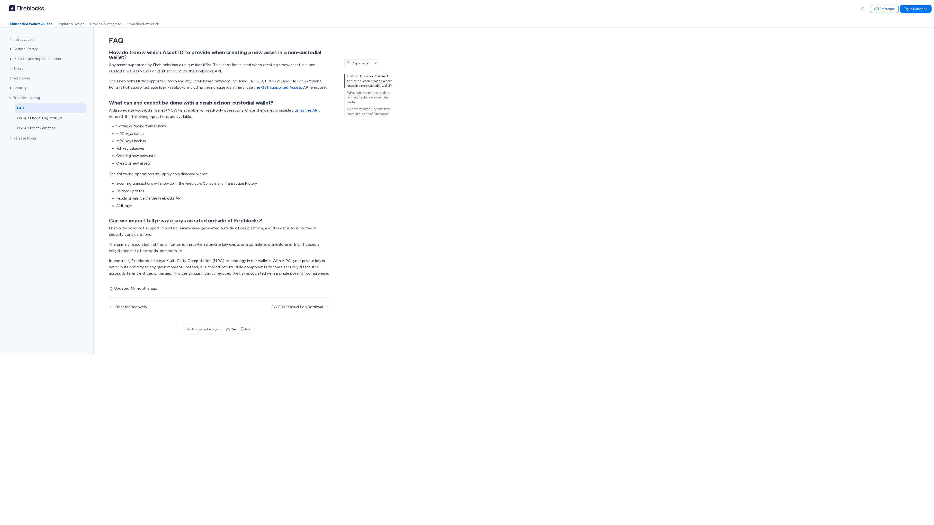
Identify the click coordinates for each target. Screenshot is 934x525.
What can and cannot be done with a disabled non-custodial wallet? (368, 97)
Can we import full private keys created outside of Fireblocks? (368, 111)
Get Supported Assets (281, 87)
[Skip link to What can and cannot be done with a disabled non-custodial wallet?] (106, 102)
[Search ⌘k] (862, 9)
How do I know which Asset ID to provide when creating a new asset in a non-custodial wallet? (369, 81)
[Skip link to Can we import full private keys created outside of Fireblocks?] (106, 220)
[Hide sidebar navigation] (92, 190)
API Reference (884, 9)
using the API (307, 110)
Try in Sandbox (915, 9)
